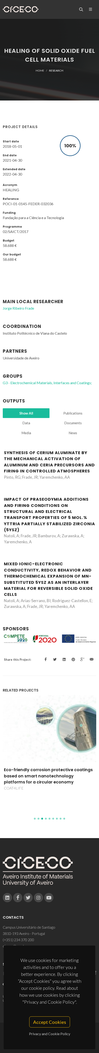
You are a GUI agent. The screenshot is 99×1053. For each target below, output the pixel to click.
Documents (73, 423)
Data (26, 423)
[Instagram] (38, 897)
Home (40, 70)
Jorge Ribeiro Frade (18, 308)
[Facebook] (17, 897)
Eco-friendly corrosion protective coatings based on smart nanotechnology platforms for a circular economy (48, 776)
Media (26, 433)
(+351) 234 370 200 (18, 939)
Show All (26, 413)
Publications (72, 413)
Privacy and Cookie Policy (49, 1033)
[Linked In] (7, 897)
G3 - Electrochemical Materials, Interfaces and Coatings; (47, 382)
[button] (35, 819)
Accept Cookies (49, 1022)
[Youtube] (48, 897)
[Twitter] (28, 897)
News (73, 433)
